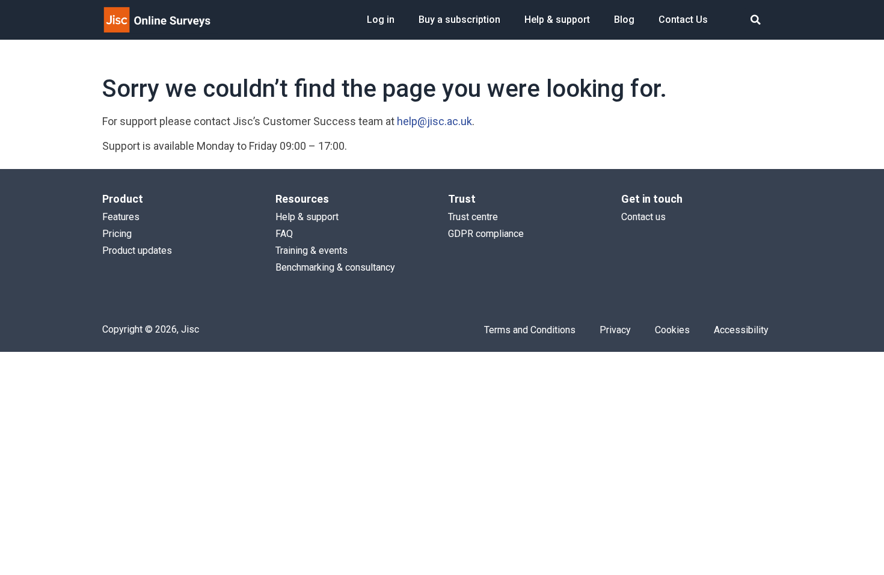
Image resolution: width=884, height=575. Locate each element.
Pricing (117, 233)
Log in (380, 19)
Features (121, 217)
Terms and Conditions (530, 330)
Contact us (643, 217)
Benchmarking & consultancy (335, 267)
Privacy (615, 330)
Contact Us (683, 19)
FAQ (284, 233)
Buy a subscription (459, 19)
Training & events (311, 250)
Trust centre (473, 217)
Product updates (137, 250)
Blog (624, 19)
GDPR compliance (486, 233)
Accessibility (741, 330)
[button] (755, 20)
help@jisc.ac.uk (434, 121)
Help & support (557, 19)
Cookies (672, 330)
